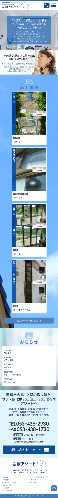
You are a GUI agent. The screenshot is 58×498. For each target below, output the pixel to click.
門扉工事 (7, 353)
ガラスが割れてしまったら (39, 477)
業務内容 (6, 480)
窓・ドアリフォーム (10, 482)
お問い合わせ (7, 490)
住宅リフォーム (36, 480)
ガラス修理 (8, 360)
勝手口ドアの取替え (12, 375)
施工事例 (34, 482)
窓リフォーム (9, 382)
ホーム (5, 477)
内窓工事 (7, 367)
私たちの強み (7, 485)
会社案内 (6, 488)
